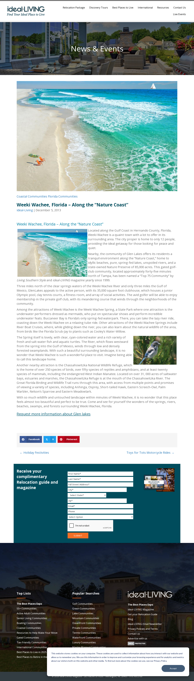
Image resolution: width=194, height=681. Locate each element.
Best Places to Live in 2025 (32, 652)
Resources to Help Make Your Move (37, 632)
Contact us (134, 633)
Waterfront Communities (86, 637)
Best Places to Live (122, 7)
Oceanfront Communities (86, 623)
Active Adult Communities (31, 613)
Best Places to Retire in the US (34, 657)
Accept (173, 668)
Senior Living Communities (32, 618)
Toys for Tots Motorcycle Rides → (150, 453)
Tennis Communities (84, 632)
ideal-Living (25, 210)
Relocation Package (74, 7)
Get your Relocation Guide (142, 614)
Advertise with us (137, 638)
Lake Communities (82, 613)
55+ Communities (27, 608)
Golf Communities (82, 603)
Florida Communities (63, 196)
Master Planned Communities (89, 647)
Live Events (179, 14)
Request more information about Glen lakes (53, 413)
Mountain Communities (85, 618)
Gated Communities (28, 637)
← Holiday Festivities (34, 453)
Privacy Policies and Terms (143, 628)
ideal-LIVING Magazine (141, 609)
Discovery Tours (98, 7)
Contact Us (179, 7)
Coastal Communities (32, 196)
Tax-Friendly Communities (31, 642)
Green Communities (83, 608)
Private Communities (84, 628)
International (145, 7)
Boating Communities (29, 623)
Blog (130, 619)
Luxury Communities (84, 642)
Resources (163, 7)
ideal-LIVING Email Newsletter (145, 624)
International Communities (32, 647)
